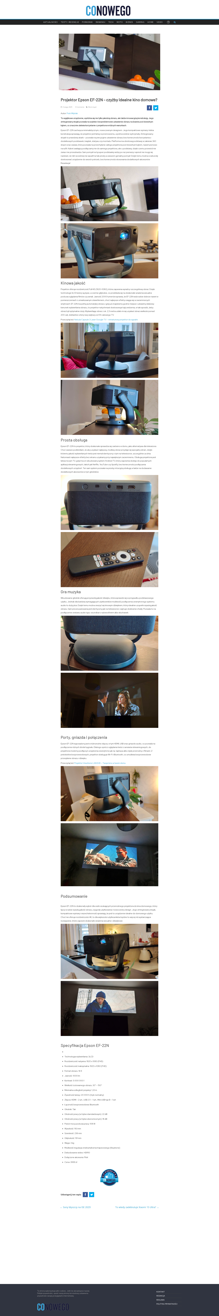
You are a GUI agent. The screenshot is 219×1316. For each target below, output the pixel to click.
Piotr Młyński (72, 113)
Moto (120, 22)
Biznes (129, 22)
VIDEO (160, 22)
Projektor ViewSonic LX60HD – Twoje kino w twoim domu (100, 763)
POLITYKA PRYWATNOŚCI (166, 1304)
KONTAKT (160, 1291)
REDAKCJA (160, 1296)
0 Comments (79, 107)
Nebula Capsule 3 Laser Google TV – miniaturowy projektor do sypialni (106, 319)
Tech (111, 22)
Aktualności (50, 22)
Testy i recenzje (70, 22)
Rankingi (100, 22)
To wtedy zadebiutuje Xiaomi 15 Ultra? (137, 1207)
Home (151, 22)
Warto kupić (92, 107)
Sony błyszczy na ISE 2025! (75, 1207)
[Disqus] (109, 1245)
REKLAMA (160, 1300)
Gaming (140, 22)
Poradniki (87, 22)
